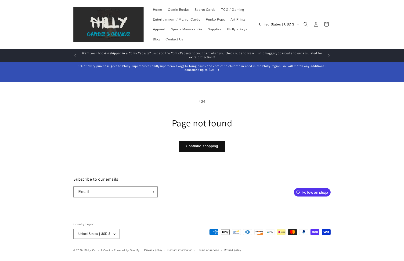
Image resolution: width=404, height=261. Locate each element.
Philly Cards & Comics (98, 250)
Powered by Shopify (127, 250)
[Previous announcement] (75, 55)
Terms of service (208, 250)
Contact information (179, 250)
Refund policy (233, 250)
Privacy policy (153, 250)
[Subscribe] (152, 191)
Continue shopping (202, 146)
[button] (306, 24)
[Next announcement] (329, 55)
